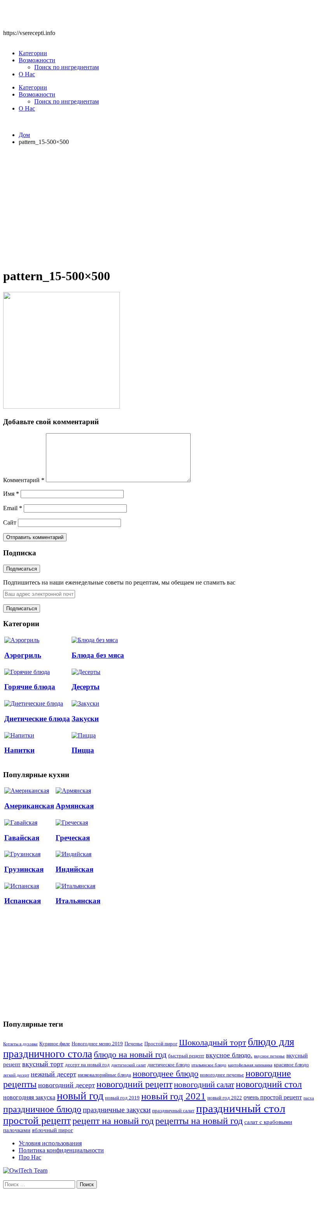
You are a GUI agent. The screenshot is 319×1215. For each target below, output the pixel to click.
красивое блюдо (291, 1065)
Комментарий (23, 480)
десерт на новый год (87, 1065)
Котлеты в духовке (20, 1044)
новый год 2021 (173, 1096)
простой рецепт (37, 1120)
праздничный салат (173, 1110)
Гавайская (21, 838)
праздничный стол (240, 1108)
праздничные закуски (117, 1110)
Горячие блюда (29, 687)
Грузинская (24, 869)
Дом (24, 135)
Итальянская (78, 901)
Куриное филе (54, 1043)
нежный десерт (53, 1074)
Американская (29, 806)
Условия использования (50, 1143)
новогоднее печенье (222, 1075)
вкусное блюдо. (229, 1055)
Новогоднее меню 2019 (97, 1043)
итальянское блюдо (208, 1065)
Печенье (133, 1043)
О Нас (27, 74)
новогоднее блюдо (165, 1073)
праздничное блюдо (42, 1109)
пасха (308, 1098)
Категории (33, 53)
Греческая (73, 838)
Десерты (86, 687)
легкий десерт (16, 1075)
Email (12, 508)
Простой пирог (160, 1043)
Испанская (22, 901)
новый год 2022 (224, 1098)
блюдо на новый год (130, 1054)
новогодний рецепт (134, 1084)
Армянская (75, 806)
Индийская (74, 869)
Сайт (9, 522)
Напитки (19, 750)
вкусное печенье (269, 1056)
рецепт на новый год (113, 1121)
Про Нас (30, 1157)
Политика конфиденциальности (61, 1150)
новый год (80, 1096)
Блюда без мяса (98, 655)
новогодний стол (269, 1084)
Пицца (83, 750)
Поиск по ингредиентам (66, 67)
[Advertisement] (159, 206)
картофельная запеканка (250, 1065)
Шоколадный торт (212, 1042)
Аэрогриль (22, 655)
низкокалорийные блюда (104, 1075)
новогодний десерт (66, 1085)
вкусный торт (42, 1064)
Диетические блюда (37, 719)
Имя (11, 493)
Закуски (85, 719)
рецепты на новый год (199, 1120)
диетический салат (128, 1065)
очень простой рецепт (273, 1097)
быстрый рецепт (186, 1056)
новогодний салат (204, 1084)
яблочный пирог (52, 1130)
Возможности (37, 60)
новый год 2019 (122, 1098)
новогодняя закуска (29, 1097)
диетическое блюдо (168, 1065)
